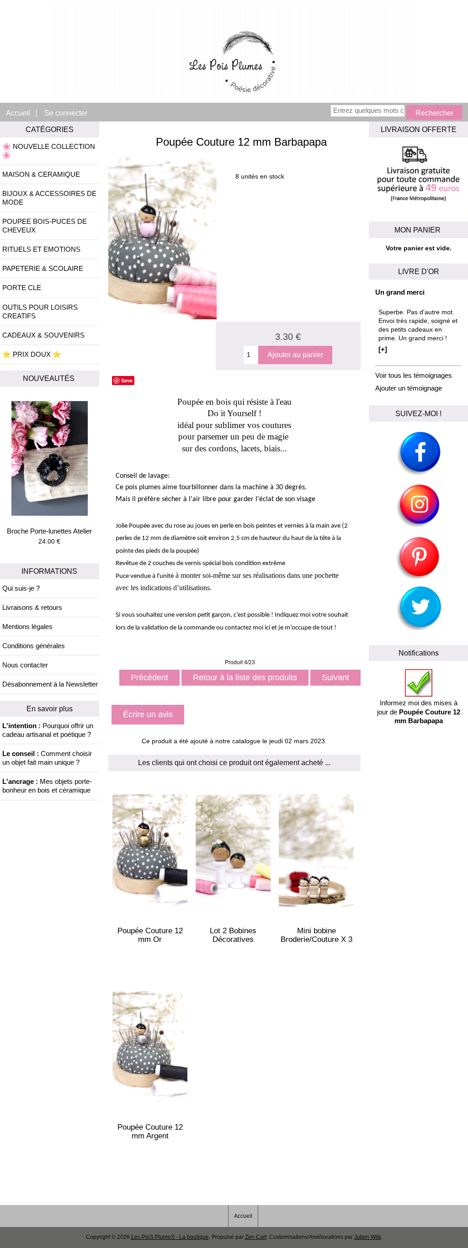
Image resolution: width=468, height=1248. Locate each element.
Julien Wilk (367, 1237)
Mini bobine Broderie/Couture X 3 (316, 935)
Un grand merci (400, 292)
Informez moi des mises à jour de (418, 711)
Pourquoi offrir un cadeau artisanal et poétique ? (47, 730)
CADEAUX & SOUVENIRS (43, 335)
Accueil (18, 113)
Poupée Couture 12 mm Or (150, 935)
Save (127, 380)
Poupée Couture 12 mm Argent (150, 1131)
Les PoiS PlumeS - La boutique (170, 1237)
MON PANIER (418, 230)
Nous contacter (25, 665)
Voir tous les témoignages (413, 375)
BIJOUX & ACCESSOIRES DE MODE (49, 198)
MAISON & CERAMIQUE (41, 174)
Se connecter (65, 113)
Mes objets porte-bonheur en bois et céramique (47, 785)
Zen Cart (255, 1237)
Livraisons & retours (32, 607)
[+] (382, 349)
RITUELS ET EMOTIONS (41, 249)
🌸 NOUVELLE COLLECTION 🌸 (48, 151)
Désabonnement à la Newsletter (50, 684)
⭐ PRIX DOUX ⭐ (31, 354)
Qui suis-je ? (21, 588)
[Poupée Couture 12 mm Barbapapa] (162, 317)
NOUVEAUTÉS (49, 378)
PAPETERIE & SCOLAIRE (42, 268)
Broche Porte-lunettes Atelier (49, 531)
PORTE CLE (21, 287)
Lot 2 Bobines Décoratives (233, 935)
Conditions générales (33, 646)
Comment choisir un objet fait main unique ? (47, 758)
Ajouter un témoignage (408, 388)
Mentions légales (27, 626)
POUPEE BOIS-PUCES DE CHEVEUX (44, 225)
